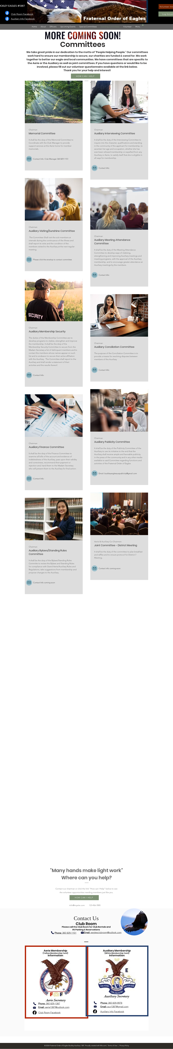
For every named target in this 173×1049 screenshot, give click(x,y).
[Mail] (29, 159)
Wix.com (103, 1045)
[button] (143, 25)
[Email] (82, 932)
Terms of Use (112, 1045)
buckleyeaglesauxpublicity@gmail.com (120, 473)
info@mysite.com (77, 905)
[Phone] (52, 932)
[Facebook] (7, 13)
